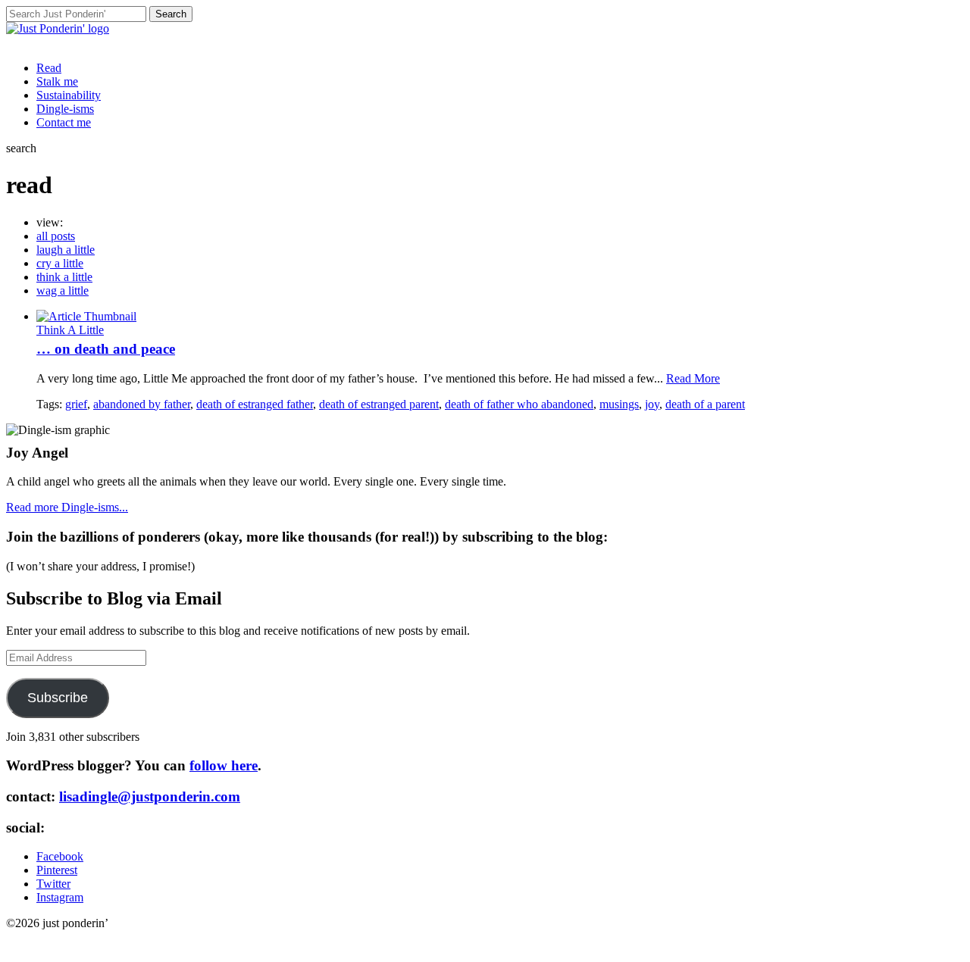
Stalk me (57, 81)
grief (76, 404)
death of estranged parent (379, 404)
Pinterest (56, 870)
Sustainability (68, 95)
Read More (693, 378)
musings (619, 404)
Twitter (53, 883)
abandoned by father (141, 404)
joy (652, 404)
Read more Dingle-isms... (67, 507)
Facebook (59, 856)
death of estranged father (254, 404)
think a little (64, 276)
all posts (55, 236)
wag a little (62, 290)
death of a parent (705, 404)
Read (48, 67)
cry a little (59, 263)
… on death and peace (105, 349)
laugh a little (65, 249)
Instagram (59, 897)
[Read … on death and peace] (86, 316)
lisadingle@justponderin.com (149, 796)
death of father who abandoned (519, 404)
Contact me (63, 122)
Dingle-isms (65, 108)
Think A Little (70, 329)
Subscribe (57, 697)
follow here (223, 765)
